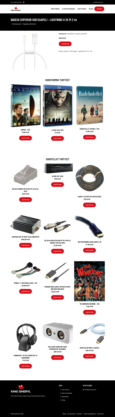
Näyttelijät (82, 9)
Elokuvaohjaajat (68, 9)
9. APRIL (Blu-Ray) (57, 130)
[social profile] (23, 2)
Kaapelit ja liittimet (29, 24)
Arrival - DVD (25, 130)
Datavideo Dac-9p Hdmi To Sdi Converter (25, 237)
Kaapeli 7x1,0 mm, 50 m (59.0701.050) (89, 197)
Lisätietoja (65, 44)
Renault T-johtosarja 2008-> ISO (25, 283)
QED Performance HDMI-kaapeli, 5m (89, 242)
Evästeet (79, 414)
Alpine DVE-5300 (57, 176)
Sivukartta (100, 414)
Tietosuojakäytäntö (89, 414)
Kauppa (99, 9)
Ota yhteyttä (71, 414)
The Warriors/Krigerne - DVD (90, 304)
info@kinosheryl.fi (98, 2)
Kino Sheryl (55, 9)
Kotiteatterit (17, 24)
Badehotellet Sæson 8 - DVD (89, 129)
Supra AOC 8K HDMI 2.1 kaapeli (89, 348)
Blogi (91, 9)
